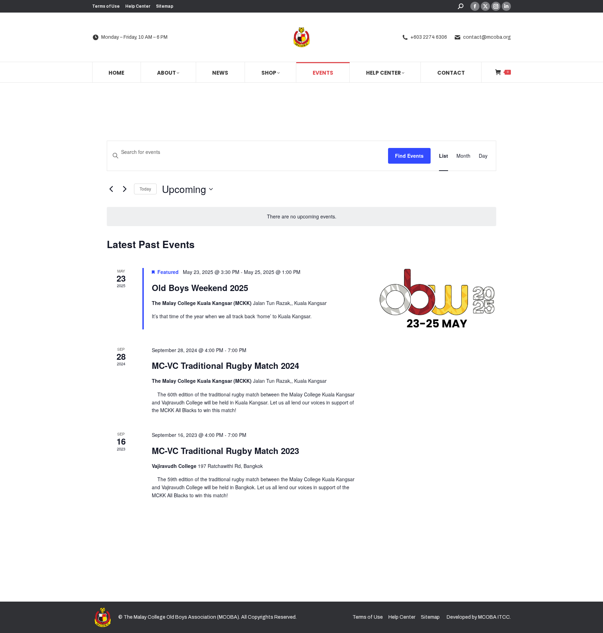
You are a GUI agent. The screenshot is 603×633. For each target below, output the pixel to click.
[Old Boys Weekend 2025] (437, 298)
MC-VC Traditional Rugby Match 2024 (225, 365)
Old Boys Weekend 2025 (200, 287)
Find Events (409, 155)
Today (145, 189)
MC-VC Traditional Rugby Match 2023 (225, 450)
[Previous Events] (111, 189)
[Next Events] (124, 189)
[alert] (301, 216)
